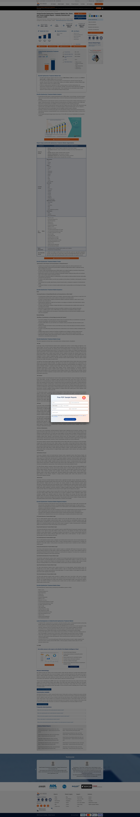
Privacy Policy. (81, 415)
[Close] (88, 395)
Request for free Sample (70, 419)
